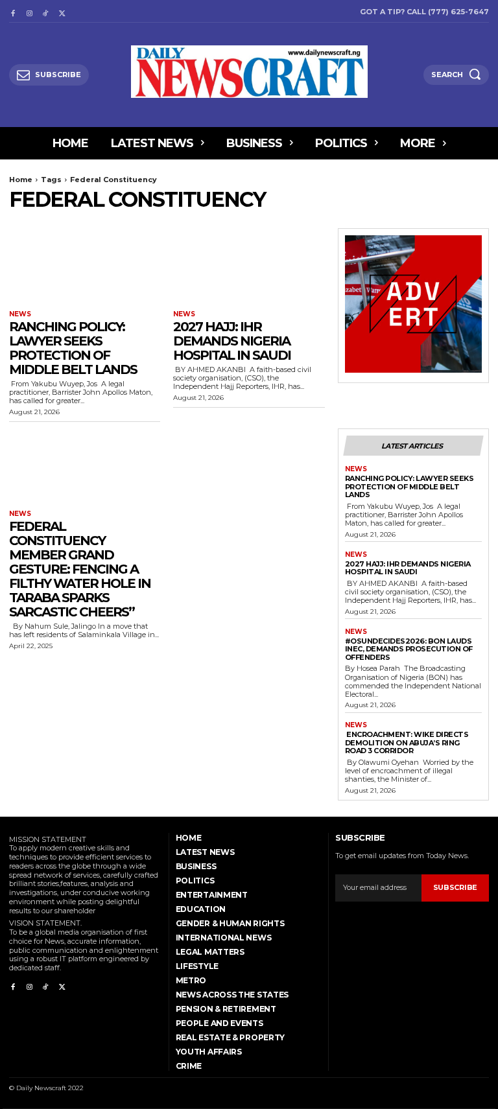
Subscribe (455, 887)
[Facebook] (13, 11)
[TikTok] (46, 11)
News (20, 314)
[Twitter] (62, 11)
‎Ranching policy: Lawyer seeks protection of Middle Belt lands (73, 348)
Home (20, 179)
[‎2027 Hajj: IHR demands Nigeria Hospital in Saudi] (248, 266)
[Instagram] (29, 11)
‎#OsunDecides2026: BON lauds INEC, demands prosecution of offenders (409, 649)
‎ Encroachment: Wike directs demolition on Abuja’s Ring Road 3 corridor (407, 742)
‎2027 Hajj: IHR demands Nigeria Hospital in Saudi (231, 341)
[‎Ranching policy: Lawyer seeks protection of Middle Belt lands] (84, 266)
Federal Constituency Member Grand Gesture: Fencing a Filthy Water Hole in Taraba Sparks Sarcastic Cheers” (79, 569)
